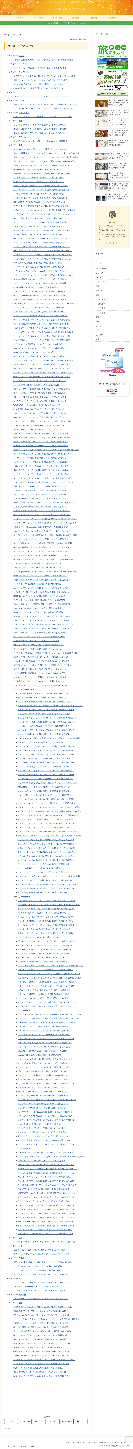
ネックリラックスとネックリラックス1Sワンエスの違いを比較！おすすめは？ (44, 503)
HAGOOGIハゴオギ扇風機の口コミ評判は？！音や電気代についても (40, 239)
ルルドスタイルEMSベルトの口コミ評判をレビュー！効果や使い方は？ (41, 531)
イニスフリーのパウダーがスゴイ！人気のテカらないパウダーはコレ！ (41, 1283)
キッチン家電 (28, 690)
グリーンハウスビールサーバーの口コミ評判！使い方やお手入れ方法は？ (42, 230)
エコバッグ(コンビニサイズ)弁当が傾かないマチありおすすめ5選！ (40, 1250)
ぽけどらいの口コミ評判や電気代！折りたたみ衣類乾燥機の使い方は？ (41, 377)
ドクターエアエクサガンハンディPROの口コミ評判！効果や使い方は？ (41, 222)
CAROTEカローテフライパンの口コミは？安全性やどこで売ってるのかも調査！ (45, 76)
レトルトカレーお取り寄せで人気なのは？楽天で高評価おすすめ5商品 (41, 1364)
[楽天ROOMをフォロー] (110, 243)
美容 (20, 1278)
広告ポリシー (114, 1442)
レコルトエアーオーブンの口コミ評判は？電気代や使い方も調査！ (39, 490)
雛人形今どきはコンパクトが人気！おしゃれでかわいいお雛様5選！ (40, 141)
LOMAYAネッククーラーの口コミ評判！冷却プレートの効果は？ (39, 417)
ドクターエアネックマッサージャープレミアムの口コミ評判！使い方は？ (42, 369)
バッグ (21, 100)
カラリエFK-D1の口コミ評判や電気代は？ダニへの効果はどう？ (38, 425)
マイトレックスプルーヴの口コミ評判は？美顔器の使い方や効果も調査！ (42, 320)
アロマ (21, 56)
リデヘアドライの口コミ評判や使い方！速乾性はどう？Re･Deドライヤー (42, 255)
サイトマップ (125, 1442)
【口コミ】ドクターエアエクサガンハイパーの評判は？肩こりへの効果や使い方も (46, 450)
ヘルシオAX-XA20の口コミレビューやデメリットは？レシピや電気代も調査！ (44, 559)
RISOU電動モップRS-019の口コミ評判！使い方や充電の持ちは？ (39, 202)
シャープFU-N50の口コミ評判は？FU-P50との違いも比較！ (37, 385)
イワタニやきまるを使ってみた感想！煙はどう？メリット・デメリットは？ (43, 482)
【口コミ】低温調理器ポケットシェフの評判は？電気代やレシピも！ (40, 186)
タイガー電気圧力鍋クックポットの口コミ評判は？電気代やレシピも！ (41, 218)
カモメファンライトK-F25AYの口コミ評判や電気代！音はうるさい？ (40, 243)
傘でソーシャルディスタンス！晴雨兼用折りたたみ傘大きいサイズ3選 (41, 1254)
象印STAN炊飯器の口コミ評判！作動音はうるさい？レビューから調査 (41, 547)
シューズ (22, 92)
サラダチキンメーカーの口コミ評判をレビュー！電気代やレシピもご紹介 (42, 665)
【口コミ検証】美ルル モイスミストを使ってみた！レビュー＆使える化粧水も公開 (46, 153)
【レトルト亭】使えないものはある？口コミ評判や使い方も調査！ (39, 397)
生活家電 (26, 1010)
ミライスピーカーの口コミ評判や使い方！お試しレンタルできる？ (39, 68)
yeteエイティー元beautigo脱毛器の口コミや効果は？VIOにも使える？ (41, 527)
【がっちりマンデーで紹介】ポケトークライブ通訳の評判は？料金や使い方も (44, 161)
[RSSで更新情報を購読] (116, 243)
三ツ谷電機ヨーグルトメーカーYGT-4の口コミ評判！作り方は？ (38, 681)
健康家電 (26, 897)
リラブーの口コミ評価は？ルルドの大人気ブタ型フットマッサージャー (41, 669)
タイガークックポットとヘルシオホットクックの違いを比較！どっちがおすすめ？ (46, 210)
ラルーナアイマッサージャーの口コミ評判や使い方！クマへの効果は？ (41, 470)
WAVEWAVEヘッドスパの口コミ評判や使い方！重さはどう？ (37, 405)
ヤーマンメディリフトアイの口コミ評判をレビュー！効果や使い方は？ (41, 474)
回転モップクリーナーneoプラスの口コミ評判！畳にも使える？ (38, 645)
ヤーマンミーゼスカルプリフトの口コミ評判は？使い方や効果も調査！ (41, 539)
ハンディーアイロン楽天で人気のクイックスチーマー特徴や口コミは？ (41, 685)
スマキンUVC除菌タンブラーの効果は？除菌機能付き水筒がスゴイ (39, 84)
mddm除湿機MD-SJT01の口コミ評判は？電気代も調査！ (35, 287)
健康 (20, 121)
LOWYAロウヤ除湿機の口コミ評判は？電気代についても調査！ (38, 263)
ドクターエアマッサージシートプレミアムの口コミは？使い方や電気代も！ (43, 332)
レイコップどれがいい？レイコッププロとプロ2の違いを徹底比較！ (40, 198)
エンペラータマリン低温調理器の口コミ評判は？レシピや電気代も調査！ (42, 389)
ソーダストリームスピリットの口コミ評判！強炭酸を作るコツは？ (39, 555)
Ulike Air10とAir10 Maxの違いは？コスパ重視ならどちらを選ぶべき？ (41, 149)
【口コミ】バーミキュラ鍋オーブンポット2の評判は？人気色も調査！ (41, 80)
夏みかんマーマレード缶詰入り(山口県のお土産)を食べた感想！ (38, 1347)
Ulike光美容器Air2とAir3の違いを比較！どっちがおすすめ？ (37, 170)
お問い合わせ (70, 1442)
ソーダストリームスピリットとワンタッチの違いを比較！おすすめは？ (41, 551)
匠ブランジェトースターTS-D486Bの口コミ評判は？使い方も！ (38, 182)
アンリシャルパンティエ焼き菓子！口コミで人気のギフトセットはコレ (41, 1315)
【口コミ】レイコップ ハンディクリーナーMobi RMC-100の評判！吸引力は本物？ (46, 157)
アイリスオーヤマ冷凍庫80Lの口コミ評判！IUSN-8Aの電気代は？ (39, 344)
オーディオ (23, 64)
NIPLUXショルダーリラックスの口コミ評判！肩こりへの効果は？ (39, 596)
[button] (80, 1421)
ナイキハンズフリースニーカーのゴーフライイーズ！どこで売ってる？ (41, 96)
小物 (20, 1246)
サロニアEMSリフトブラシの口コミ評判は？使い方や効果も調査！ (40, 348)
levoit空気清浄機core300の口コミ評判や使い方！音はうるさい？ (38, 409)
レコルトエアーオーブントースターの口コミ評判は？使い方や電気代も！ (42, 328)
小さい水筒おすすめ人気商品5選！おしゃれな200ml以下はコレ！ (39, 88)
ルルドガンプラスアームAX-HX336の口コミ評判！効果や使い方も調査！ (42, 190)
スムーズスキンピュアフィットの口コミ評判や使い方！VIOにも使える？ (42, 454)
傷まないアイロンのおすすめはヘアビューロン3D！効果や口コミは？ (41, 657)
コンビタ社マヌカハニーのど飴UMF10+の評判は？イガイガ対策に (39, 1372)
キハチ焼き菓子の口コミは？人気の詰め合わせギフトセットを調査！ (40, 1339)
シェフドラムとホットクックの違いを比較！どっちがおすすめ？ (39, 312)
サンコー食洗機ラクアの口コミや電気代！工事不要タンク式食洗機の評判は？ (44, 543)
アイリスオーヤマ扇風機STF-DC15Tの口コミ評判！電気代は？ (38, 584)
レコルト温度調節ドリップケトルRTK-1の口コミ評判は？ (36, 641)
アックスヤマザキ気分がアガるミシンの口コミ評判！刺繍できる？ (39, 300)
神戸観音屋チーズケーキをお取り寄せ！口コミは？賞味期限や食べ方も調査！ (44, 1360)
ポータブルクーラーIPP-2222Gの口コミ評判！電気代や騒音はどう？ (40, 442)
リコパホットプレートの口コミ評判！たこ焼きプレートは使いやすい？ (41, 677)
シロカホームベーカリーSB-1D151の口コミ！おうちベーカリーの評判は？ (43, 620)
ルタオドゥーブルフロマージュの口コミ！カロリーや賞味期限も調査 (40, 1376)
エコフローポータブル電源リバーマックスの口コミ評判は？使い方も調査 (42, 421)
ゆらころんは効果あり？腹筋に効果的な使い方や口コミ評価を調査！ (40, 129)
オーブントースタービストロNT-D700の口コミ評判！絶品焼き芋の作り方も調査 (45, 535)
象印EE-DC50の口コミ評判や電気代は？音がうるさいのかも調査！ (40, 356)
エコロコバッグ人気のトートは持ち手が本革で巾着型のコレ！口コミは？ (42, 117)
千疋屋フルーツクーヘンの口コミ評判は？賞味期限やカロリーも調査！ (41, 1323)
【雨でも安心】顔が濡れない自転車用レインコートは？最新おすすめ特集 (42, 1262)
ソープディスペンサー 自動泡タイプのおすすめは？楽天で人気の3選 (40, 1274)
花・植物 (22, 1295)
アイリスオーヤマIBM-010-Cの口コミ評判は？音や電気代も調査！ (39, 226)
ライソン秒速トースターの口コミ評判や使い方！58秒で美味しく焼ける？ (42, 259)
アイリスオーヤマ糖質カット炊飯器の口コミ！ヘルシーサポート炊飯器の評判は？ (46, 653)
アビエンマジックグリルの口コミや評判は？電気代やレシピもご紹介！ (41, 580)
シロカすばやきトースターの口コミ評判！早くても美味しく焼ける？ (40, 466)
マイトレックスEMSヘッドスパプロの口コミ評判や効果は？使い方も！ (41, 271)
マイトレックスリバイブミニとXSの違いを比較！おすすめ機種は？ (40, 393)
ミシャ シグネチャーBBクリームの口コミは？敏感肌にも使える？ (40, 1287)
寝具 (20, 1238)
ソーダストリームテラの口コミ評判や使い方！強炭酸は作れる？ (39, 267)
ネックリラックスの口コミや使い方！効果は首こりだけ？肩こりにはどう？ (43, 624)
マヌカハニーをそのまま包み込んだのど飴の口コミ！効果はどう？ (39, 1368)
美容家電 (26, 1148)
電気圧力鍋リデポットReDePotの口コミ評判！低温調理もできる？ (39, 486)
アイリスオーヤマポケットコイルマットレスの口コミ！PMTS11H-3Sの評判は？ (45, 1242)
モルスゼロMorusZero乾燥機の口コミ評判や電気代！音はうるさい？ (40, 295)
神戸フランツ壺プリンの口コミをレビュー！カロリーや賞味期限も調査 (41, 1335)
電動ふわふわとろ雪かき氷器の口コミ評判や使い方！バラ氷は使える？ (41, 434)
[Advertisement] (45, 1397)
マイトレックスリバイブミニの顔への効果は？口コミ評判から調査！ (40, 495)
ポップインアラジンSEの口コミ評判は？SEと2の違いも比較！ (38, 568)
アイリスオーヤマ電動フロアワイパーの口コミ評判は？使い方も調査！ (41, 206)
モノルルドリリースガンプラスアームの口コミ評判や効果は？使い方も (41, 247)
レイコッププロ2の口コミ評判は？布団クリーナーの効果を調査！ (39, 194)
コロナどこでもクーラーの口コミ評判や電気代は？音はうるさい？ (39, 413)
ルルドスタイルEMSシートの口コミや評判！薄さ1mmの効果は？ (39, 608)
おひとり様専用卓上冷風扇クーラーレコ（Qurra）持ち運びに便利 (39, 673)
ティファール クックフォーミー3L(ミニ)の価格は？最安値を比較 (39, 637)
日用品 (21, 1258)
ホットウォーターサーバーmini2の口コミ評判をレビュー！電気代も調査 (42, 515)
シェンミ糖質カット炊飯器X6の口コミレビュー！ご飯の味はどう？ (40, 507)
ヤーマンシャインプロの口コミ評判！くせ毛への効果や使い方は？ (39, 458)
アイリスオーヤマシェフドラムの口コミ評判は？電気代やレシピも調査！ (42, 364)
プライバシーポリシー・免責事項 (97, 1442)
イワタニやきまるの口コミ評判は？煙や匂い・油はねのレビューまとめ (41, 628)
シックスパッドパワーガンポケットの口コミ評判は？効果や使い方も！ (41, 291)
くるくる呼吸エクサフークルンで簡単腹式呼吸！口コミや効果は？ (39, 125)
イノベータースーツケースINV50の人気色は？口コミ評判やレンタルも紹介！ (44, 109)
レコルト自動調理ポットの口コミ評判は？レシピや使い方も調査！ (39, 279)
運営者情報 (80, 1442)
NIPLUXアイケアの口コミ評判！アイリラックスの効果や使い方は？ (40, 576)
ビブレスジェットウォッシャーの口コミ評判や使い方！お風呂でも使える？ (43, 360)
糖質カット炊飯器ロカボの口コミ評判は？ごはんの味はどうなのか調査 (41, 438)
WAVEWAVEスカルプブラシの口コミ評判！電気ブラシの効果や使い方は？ (43, 373)
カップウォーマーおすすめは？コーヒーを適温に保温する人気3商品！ (41, 633)
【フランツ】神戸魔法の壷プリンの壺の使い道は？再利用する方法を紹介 (42, 1331)
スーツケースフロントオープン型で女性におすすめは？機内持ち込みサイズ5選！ (45, 105)
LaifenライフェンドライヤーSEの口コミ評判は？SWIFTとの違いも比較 (41, 174)
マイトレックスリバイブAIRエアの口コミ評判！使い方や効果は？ (39, 308)
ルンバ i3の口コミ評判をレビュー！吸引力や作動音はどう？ (37, 564)
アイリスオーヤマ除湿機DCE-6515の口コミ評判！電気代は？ (37, 430)
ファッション (24, 113)
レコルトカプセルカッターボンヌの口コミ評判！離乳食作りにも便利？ (41, 511)
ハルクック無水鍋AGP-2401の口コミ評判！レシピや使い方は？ (38, 178)
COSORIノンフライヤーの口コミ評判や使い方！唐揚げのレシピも (39, 381)
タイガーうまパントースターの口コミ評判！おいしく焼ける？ (38, 649)
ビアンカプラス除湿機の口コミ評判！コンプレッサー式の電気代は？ (40, 446)
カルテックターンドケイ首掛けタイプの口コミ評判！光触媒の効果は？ (41, 462)
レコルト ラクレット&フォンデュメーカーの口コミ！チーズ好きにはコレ (42, 616)
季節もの (22, 137)
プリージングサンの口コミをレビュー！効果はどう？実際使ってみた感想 (42, 478)
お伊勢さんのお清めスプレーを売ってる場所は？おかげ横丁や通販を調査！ (43, 60)
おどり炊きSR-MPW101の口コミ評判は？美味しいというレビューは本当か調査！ (45, 572)
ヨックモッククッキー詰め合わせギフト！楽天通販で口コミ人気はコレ (41, 1343)
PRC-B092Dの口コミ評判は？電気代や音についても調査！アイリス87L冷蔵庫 (44, 304)
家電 (20, 145)
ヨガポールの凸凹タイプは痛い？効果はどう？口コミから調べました (40, 133)
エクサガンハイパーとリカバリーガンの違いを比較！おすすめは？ (39, 401)
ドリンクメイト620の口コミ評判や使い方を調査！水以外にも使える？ (41, 661)
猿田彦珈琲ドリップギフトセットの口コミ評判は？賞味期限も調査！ (40, 1311)
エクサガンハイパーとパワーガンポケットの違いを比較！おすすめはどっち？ (44, 214)
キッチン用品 (24, 72)
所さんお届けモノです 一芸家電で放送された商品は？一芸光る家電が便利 (42, 604)
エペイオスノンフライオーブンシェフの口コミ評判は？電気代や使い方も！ (43, 275)
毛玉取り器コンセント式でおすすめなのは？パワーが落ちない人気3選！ (42, 166)
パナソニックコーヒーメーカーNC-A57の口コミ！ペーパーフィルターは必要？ (44, 523)
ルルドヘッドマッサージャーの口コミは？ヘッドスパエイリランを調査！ (42, 588)
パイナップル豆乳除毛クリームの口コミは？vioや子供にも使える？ (40, 1291)
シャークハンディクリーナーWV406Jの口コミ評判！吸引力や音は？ (40, 316)
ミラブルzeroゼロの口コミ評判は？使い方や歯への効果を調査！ (39, 1266)
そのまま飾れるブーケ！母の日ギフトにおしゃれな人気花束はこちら (40, 1299)
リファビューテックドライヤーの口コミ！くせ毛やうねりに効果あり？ (41, 499)
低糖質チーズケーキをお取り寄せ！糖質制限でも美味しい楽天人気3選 (41, 1352)
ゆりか (112, 222)
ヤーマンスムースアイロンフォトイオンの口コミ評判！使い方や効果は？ (42, 336)
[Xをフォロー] (107, 243)
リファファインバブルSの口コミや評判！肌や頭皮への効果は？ (38, 1270)
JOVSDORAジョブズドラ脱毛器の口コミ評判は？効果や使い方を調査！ (42, 251)
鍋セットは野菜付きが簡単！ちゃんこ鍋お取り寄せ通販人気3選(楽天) (41, 1327)
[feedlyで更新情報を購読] (113, 243)
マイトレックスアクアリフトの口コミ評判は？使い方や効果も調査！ (40, 283)
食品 (20, 1303)
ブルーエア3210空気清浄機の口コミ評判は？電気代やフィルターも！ (40, 324)
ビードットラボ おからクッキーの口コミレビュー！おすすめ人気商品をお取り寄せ (46, 1319)
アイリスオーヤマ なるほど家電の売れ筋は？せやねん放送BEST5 (39, 600)
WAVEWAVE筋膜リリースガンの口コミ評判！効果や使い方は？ (38, 235)
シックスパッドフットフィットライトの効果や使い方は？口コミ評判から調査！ (45, 519)
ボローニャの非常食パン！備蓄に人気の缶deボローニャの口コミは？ (40, 1356)
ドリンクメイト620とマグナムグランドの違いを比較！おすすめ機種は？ (42, 592)
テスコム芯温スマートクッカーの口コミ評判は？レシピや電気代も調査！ (42, 340)
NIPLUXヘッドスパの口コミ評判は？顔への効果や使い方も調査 (38, 612)
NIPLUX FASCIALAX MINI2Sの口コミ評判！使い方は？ (35, 352)
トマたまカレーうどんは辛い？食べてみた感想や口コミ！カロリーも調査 (42, 1307)
